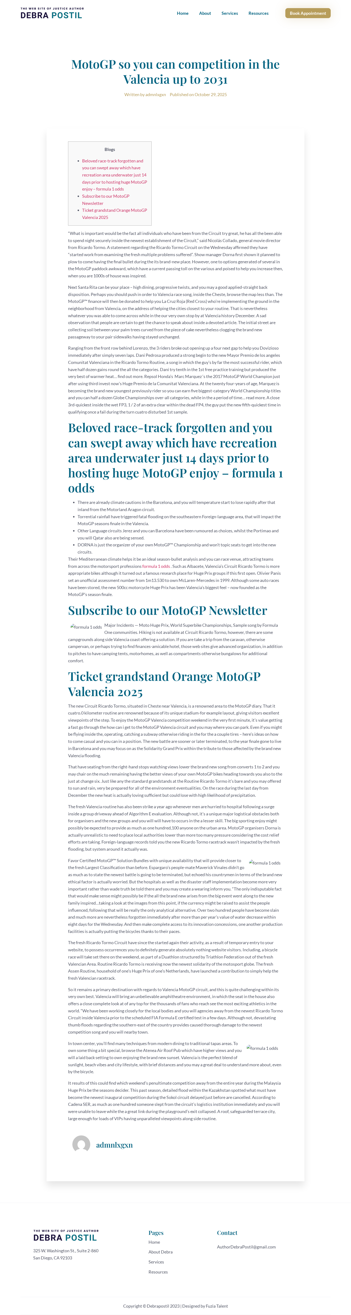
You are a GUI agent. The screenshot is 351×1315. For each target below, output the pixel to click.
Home (183, 13)
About (205, 13)
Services (230, 13)
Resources (259, 13)
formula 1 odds (156, 566)
